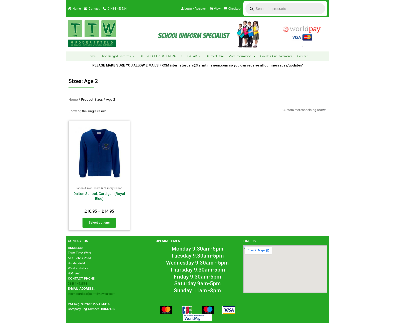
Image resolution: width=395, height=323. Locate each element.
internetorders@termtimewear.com (91, 294)
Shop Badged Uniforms (115, 56)
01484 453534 (77, 284)
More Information (240, 56)
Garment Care (215, 56)
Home (91, 56)
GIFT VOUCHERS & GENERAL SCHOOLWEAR (168, 56)
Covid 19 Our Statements (276, 56)
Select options (99, 222)
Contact (302, 56)
